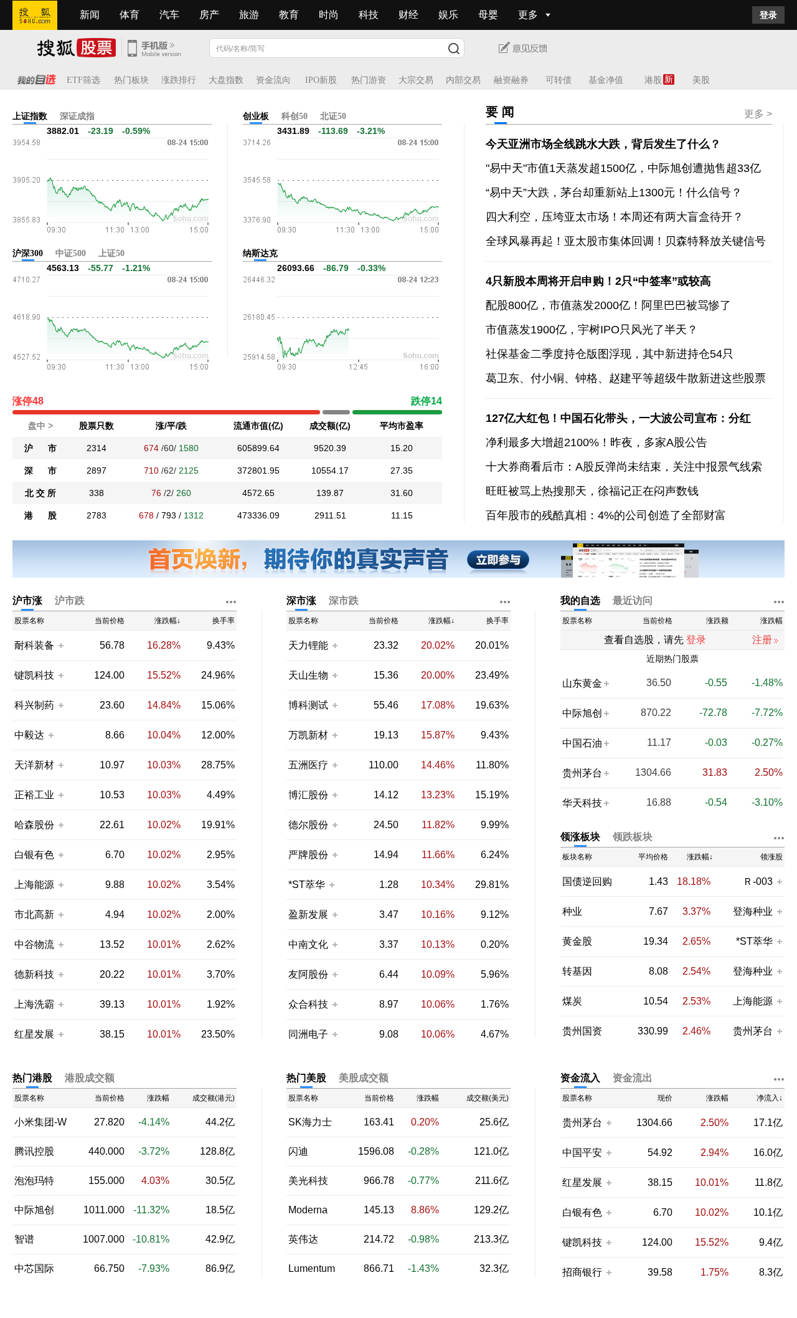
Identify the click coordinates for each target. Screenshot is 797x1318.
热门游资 (368, 80)
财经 (408, 14)
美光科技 (308, 1181)
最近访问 (633, 600)
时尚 (329, 14)
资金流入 (580, 1077)
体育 (129, 14)
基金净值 (605, 80)
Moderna (308, 1210)
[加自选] (60, 645)
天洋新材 (34, 765)
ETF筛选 (83, 80)
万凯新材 (308, 735)
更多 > (758, 113)
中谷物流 (34, 944)
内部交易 (463, 80)
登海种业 (753, 911)
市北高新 (34, 914)
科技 (369, 14)
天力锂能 (308, 645)
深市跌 (344, 600)
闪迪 (298, 1152)
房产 (209, 14)
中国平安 (582, 1152)
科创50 (294, 116)
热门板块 (131, 80)
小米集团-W (40, 1122)
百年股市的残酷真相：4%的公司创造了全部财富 (606, 515)
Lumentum (311, 1269)
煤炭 (572, 1001)
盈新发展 (308, 914)
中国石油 (582, 743)
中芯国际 (34, 1269)
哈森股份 (34, 824)
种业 (572, 912)
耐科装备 (34, 645)
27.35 (401, 470)
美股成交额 (364, 1077)
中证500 (70, 253)
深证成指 (77, 116)
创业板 (256, 116)
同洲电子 (308, 1034)
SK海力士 (310, 1122)
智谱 (24, 1239)
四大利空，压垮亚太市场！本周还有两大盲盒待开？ (614, 217)
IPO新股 (321, 80)
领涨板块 (580, 836)
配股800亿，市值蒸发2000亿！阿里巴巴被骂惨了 (608, 305)
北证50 (333, 116)
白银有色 (34, 854)
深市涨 (301, 600)
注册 (762, 639)
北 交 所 (40, 493)
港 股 (40, 515)
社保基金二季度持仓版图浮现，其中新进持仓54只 (609, 354)
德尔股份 (308, 824)
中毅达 (29, 735)
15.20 (401, 448)
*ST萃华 (308, 884)
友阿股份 (308, 974)
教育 (289, 14)
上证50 (111, 253)
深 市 (40, 470)
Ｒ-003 (759, 881)
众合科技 (308, 1004)
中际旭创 (582, 713)
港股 (653, 80)
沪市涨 (27, 600)
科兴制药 (34, 705)
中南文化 (308, 944)
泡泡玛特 (34, 1181)
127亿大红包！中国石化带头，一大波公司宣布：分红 (618, 418)
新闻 (90, 14)
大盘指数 (226, 80)
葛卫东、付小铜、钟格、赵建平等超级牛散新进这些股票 (626, 378)
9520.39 (330, 448)
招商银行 (582, 1272)
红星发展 (34, 1034)
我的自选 (580, 600)
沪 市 (40, 448)
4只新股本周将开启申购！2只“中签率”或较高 (598, 281)
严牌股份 (308, 854)
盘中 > (40, 426)
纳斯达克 (260, 253)
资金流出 (633, 1077)
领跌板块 (633, 836)
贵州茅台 (582, 773)
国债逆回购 (587, 882)
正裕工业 (34, 795)
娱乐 (448, 14)
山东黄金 (582, 683)
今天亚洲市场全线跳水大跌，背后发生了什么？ (603, 144)
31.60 (401, 493)
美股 (701, 80)
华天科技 (582, 803)
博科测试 (308, 705)
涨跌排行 (178, 80)
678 (146, 515)
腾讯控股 (34, 1152)
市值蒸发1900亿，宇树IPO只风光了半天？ (592, 329)
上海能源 (34, 884)
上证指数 (29, 116)
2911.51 (330, 515)
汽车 (169, 14)
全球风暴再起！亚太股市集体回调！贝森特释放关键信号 (626, 241)
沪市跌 (70, 600)
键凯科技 (34, 675)
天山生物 (308, 675)
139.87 (330, 493)
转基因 (577, 972)
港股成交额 (90, 1077)
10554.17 (330, 470)
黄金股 (577, 942)
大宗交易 (415, 80)
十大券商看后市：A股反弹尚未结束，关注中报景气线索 (624, 467)
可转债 (558, 80)
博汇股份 (308, 795)
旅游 (249, 14)
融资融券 (511, 80)
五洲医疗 (308, 765)
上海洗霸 (34, 1004)
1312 (194, 515)
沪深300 (27, 253)
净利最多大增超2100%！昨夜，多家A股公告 (596, 442)
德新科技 (34, 974)
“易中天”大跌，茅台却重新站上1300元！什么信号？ (614, 192)
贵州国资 (582, 1031)
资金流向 (273, 80)
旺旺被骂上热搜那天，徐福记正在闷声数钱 (592, 491)
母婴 (488, 14)
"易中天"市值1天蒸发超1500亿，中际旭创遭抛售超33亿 (623, 168)
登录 (768, 15)
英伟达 (303, 1239)
